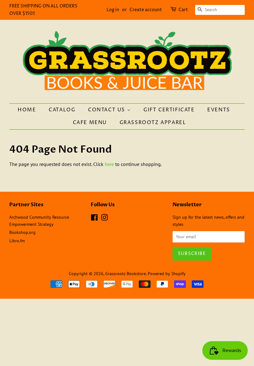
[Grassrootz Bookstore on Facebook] (94, 218)
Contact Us (107, 109)
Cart (183, 10)
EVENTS (218, 109)
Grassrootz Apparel (153, 122)
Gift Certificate (169, 109)
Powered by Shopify (167, 273)
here (109, 164)
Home (27, 109)
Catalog (62, 109)
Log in (113, 10)
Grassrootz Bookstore (125, 273)
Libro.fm (17, 240)
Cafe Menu (90, 122)
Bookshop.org (22, 232)
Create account (145, 10)
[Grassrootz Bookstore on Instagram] (104, 218)
